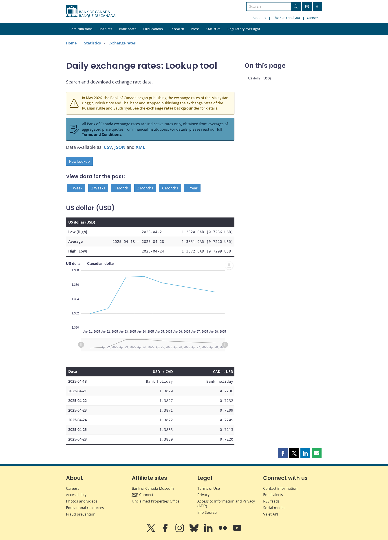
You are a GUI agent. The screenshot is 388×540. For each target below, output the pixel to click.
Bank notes (128, 29)
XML (140, 147)
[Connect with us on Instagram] (180, 531)
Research (177, 29)
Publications (153, 29)
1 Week (76, 188)
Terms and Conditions (101, 134)
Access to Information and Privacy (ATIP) (226, 503)
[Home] (90, 11)
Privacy (203, 494)
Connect (142, 494)
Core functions (81, 29)
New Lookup (79, 161)
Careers (313, 17)
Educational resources (85, 507)
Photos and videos (81, 501)
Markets (105, 29)
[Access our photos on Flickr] (223, 531)
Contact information (280, 488)
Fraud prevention (80, 514)
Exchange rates (122, 43)
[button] (283, 453)
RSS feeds (271, 501)
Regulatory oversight (243, 29)
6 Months (170, 188)
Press (195, 29)
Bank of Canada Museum (153, 488)
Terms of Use (208, 488)
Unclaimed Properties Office (155, 501)
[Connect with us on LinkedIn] (209, 531)
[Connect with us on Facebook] (166, 531)
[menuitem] (229, 265)
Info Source (207, 512)
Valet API (270, 514)
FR (307, 6)
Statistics (213, 29)
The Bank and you (286, 17)
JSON (120, 147)
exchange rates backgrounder (172, 108)
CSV (108, 147)
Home (71, 43)
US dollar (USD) (259, 78)
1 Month (121, 188)
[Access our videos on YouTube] (237, 531)
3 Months (145, 188)
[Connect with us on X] (151, 531)
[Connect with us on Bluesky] (194, 531)
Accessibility (76, 494)
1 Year (192, 188)
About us (259, 17)
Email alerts (273, 494)
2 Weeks (98, 188)
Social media (273, 507)
